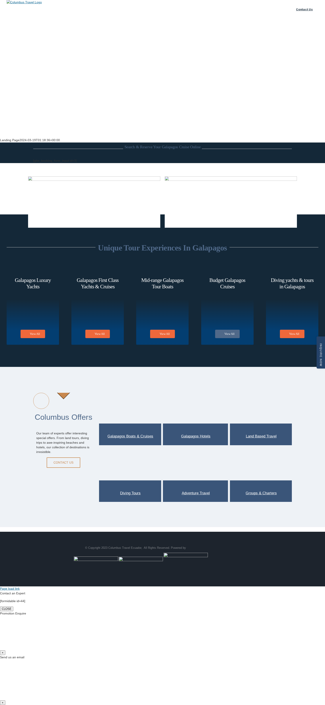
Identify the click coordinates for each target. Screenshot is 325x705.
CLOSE (6, 609)
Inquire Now (320, 354)
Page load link (10, 588)
